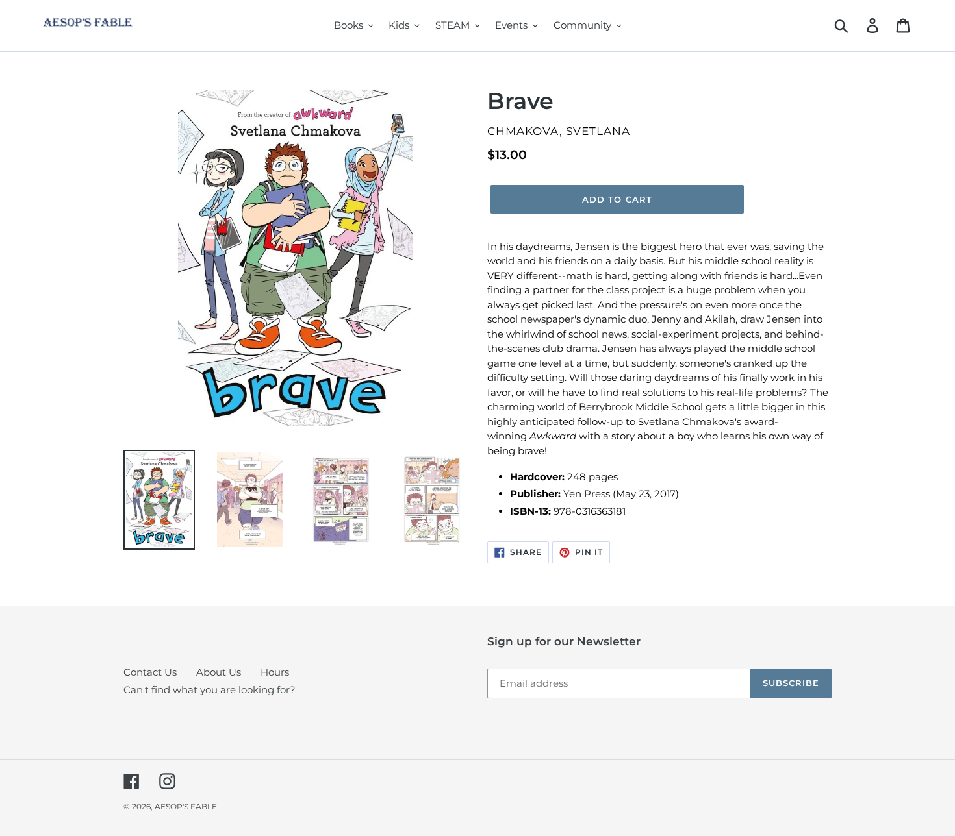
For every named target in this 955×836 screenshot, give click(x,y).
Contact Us (150, 672)
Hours (275, 672)
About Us (218, 672)
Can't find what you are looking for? (209, 689)
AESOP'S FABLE (186, 806)
